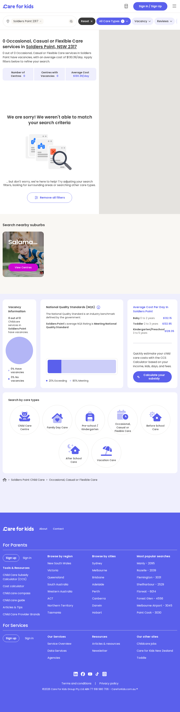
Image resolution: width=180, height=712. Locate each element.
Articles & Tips (12, 607)
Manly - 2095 (146, 563)
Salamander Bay (34, 242)
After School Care (74, 460)
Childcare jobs (146, 644)
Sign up (11, 558)
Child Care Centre (24, 427)
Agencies (53, 658)
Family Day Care (57, 427)
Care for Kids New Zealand (155, 651)
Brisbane (98, 577)
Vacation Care (106, 460)
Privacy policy (108, 683)
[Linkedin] (75, 674)
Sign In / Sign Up (150, 6)
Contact (58, 529)
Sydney (97, 563)
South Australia (57, 584)
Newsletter (99, 651)
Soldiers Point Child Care (28, 480)
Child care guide (14, 600)
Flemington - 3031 (149, 577)
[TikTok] (97, 674)
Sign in (27, 558)
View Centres (23, 267)
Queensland (55, 577)
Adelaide (98, 584)
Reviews (163, 21)
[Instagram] (104, 674)
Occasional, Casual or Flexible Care (123, 427)
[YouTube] (90, 674)
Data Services (57, 651)
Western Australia (59, 591)
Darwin (97, 606)
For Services (15, 625)
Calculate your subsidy (154, 377)
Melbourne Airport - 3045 (154, 606)
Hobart (97, 613)
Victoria (52, 570)
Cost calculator (13, 586)
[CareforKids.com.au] (18, 529)
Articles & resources (106, 644)
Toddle (141, 658)
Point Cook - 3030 (149, 613)
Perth (96, 591)
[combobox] (40, 21)
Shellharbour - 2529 (150, 584)
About (43, 529)
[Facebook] (83, 674)
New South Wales (59, 563)
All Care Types (111, 21)
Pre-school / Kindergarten (90, 427)
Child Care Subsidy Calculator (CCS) (15, 577)
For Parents (15, 545)
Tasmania (54, 613)
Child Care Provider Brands (21, 614)
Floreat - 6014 (146, 591)
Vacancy (140, 21)
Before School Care (155, 427)
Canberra (99, 598)
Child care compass (16, 593)
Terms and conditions (76, 683)
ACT (50, 598)
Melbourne (99, 570)
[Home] (5, 480)
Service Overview (59, 644)
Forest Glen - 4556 (150, 598)
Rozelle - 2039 (146, 570)
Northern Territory (60, 606)
